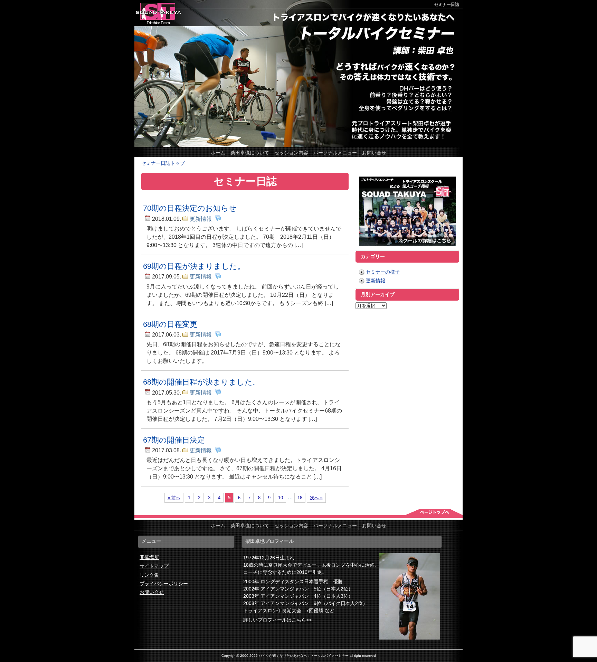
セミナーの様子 (383, 272)
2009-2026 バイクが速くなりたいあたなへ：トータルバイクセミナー (294, 656)
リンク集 (149, 575)
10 (280, 497)
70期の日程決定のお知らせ (190, 208)
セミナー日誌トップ (163, 163)
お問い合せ (152, 592)
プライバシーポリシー (164, 583)
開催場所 (149, 557)
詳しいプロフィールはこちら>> (277, 620)
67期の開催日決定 (174, 440)
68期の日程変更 (170, 324)
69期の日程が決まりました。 (194, 266)
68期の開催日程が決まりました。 (201, 382)
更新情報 (201, 219)
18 (299, 497)
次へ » (316, 497)
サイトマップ (154, 566)
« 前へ (174, 497)
